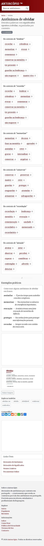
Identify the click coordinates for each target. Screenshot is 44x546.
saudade (27, 222)
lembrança (26, 211)
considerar (23, 258)
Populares (5, 511)
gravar (8, 154)
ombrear (35, 401)
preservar (24, 175)
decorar (24, 138)
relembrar (23, 44)
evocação (23, 217)
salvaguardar (27, 196)
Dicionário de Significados (13, 465)
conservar (9, 159)
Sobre (3, 521)
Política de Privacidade (10, 526)
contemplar (10, 264)
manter (8, 180)
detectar (8, 269)
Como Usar (5, 523)
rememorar (10, 54)
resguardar (10, 191)
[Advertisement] (22, 349)
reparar (8, 258)
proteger (23, 185)
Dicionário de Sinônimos (13, 462)
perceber (23, 253)
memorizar (10, 49)
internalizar (22, 154)
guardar (8, 185)
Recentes (5, 514)
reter (22, 149)
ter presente (10, 65)
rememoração (11, 222)
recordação (10, 211)
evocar (24, 49)
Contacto (5, 531)
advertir (25, 264)
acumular (26, 191)
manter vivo (28, 76)
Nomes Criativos (9, 469)
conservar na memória (15, 60)
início (3, 15)
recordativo (10, 227)
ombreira (6, 405)
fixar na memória (12, 143)
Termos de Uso (7, 528)
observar (9, 253)
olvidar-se (6, 401)
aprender (31, 143)
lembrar (22, 91)
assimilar (9, 149)
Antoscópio (12, 3)
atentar (8, 248)
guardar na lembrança (14, 70)
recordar (9, 44)
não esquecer (10, 76)
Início (3, 509)
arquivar (24, 159)
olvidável (25, 401)
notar (20, 248)
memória (9, 217)
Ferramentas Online (11, 472)
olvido (16, 401)
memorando (27, 227)
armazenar (9, 196)
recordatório (10, 232)
